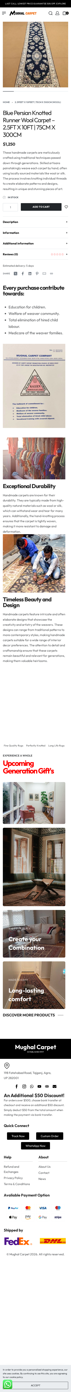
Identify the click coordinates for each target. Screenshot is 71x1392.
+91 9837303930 (54, 3)
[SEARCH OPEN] (50, 13)
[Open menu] (4, 13)
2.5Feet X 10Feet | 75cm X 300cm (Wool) (38, 102)
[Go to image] (8, 91)
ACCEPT (35, 1385)
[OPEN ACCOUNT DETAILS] (57, 13)
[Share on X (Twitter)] (15, 273)
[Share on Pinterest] (37, 273)
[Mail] (44, 273)
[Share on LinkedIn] (30, 273)
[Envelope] (54, 1086)
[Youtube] (39, 1086)
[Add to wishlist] (66, 207)
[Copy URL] (51, 273)
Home (6, 102)
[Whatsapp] (32, 1086)
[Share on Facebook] (22, 273)
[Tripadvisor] (47, 1086)
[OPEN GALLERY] (35, 54)
